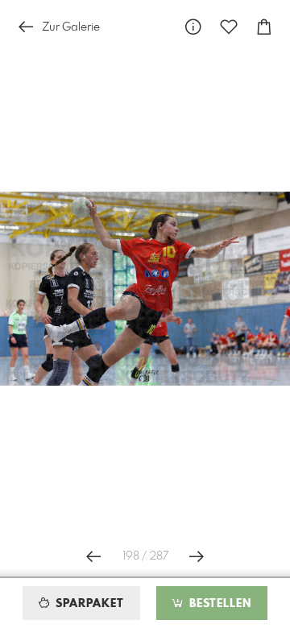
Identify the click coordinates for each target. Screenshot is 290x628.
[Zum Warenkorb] (264, 27)
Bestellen (218, 603)
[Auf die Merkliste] (228, 27)
